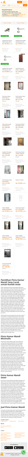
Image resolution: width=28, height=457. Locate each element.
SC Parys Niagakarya (6, 105)
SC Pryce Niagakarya (6, 133)
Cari (25, 5)
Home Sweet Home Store (21, 77)
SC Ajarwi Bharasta (6, 189)
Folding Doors (4, 421)
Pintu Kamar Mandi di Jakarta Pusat (6, 433)
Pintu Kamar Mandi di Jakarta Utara (20, 436)
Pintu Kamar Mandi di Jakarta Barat (6, 436)
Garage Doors (12, 421)
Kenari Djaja (5, 49)
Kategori (4, 5)
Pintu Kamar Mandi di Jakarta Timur (6, 439)
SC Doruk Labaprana (20, 189)
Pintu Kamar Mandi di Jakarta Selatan (20, 433)
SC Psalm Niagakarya (20, 133)
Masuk (24, 2)
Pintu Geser (21, 421)
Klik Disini (20, 16)
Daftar (19, 2)
